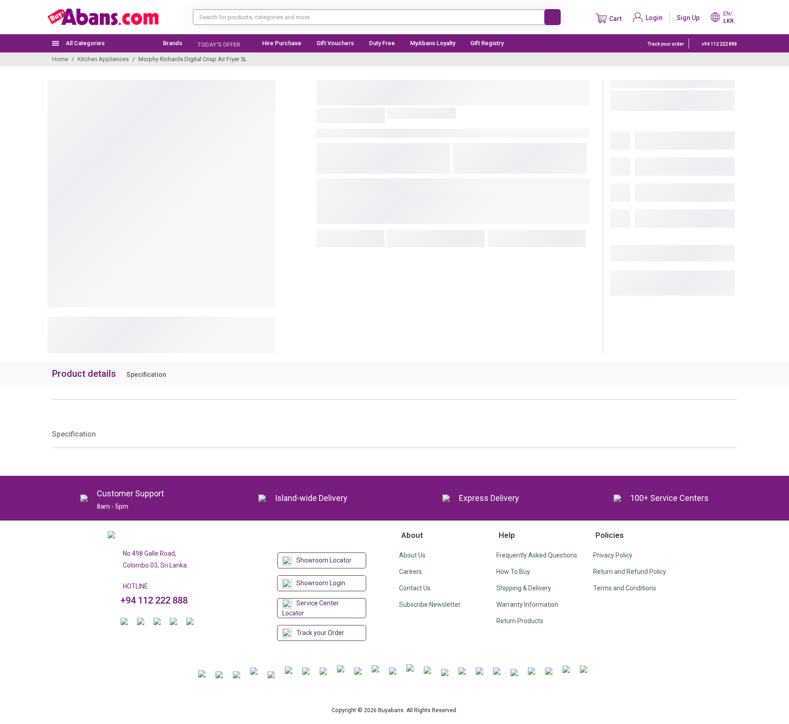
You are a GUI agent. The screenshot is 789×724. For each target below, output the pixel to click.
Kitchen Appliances (103, 59)
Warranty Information (527, 604)
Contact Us (415, 588)
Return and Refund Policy (629, 571)
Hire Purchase (281, 43)
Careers (410, 571)
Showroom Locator (324, 560)
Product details (84, 373)
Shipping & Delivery (523, 588)
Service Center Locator (310, 608)
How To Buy (513, 571)
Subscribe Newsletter (430, 604)
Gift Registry (487, 43)
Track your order (665, 44)
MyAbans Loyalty (432, 43)
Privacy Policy (612, 555)
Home (60, 59)
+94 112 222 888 (719, 44)
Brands (172, 43)
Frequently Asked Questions (536, 555)
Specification (146, 374)
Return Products (519, 621)
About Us (412, 555)
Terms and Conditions (624, 588)
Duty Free (382, 43)
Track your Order (320, 632)
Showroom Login (320, 583)
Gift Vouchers (335, 43)
